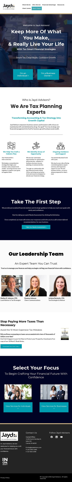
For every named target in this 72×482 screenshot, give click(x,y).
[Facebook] (51, 436)
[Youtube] (61, 436)
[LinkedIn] (56, 436)
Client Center (26, 8)
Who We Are (36, 5)
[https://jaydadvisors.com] (8, 6)
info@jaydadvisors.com (34, 447)
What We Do (26, 5)
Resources (60, 5)
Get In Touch (37, 8)
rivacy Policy (5, 478)
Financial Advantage (49, 5)
